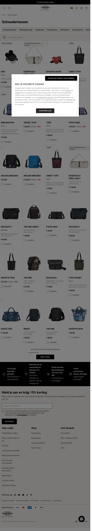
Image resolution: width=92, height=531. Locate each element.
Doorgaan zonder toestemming (61, 78)
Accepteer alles (45, 110)
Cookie (17, 93)
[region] (45, 95)
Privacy (68, 90)
